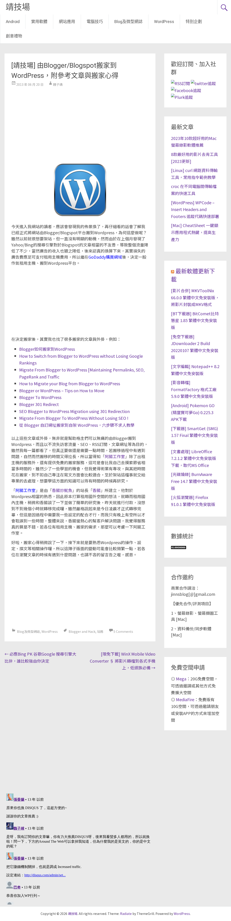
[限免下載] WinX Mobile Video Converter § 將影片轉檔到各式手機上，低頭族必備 (122, 660)
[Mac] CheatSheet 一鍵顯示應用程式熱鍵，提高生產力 (194, 232)
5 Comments (123, 631)
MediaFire (185, 699)
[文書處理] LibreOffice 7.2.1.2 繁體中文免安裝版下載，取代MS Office (193, 458)
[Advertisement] (79, 122)
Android (13, 21)
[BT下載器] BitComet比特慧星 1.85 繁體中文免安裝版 (195, 320)
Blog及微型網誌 (128, 21)
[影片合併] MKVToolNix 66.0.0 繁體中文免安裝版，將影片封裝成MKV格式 (195, 297)
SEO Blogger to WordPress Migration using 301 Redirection (74, 411)
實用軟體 (39, 21)
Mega (181, 679)
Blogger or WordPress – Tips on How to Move (61, 390)
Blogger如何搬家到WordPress (47, 349)
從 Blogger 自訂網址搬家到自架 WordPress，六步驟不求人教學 (76, 425)
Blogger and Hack (82, 631)
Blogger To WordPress (40, 397)
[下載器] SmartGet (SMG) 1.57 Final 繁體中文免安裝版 (194, 435)
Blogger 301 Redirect (39, 404)
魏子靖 (57, 84)
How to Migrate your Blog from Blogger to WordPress (69, 383)
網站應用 (67, 21)
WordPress (164, 21)
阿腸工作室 (115, 456)
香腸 (96, 490)
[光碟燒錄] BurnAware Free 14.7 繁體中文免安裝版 (194, 481)
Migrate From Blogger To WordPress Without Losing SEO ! (73, 418)
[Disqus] (80, 731)
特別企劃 (194, 21)
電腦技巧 (95, 21)
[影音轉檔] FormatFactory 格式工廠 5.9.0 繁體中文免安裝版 (194, 389)
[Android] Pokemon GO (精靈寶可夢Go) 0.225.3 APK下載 (193, 412)
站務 (100, 631)
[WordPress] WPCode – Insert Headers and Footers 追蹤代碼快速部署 (195, 209)
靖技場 (18, 7)
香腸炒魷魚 (62, 490)
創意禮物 (14, 36)
